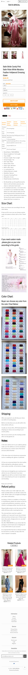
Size (7, 83)
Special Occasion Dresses (16, 123)
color (4, 88)
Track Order (14, 621)
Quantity (5, 93)
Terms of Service (14, 632)
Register (14, 643)
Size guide (8, 83)
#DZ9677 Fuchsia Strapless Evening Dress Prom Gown (21, 569)
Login (14, 641)
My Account (14, 640)
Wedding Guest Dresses (9, 123)
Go (25, 656)
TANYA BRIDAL (14, 5)
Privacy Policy (14, 629)
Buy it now (14, 105)
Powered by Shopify (14, 670)
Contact (14, 618)
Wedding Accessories (23, 123)
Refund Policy (14, 630)
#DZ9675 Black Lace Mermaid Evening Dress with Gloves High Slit (21, 596)
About (14, 616)
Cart (23, 1)
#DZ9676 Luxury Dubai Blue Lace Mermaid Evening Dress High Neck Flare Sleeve (7, 597)
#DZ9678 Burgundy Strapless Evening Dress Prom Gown (7, 569)
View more (14, 545)
